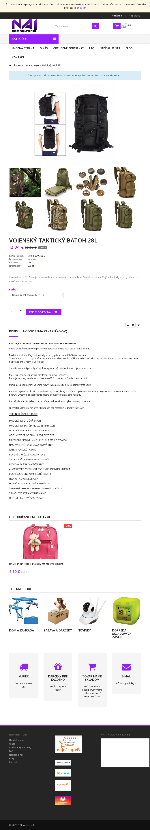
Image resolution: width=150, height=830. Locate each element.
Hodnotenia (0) (45, 331)
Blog (129, 48)
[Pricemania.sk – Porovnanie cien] (68, 744)
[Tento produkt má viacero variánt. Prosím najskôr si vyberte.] (35, 542)
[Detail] (44, 542)
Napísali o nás (110, 48)
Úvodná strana (23, 48)
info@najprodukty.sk (126, 683)
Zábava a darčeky (23, 65)
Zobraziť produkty (23, 611)
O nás (44, 48)
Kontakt (18, 57)
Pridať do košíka (40, 312)
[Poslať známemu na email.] (133, 325)
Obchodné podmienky (68, 48)
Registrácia (134, 15)
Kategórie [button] (20, 39)
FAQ (91, 48)
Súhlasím (81, 7)
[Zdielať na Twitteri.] (138, 325)
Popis (13, 331)
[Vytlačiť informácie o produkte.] (127, 325)
